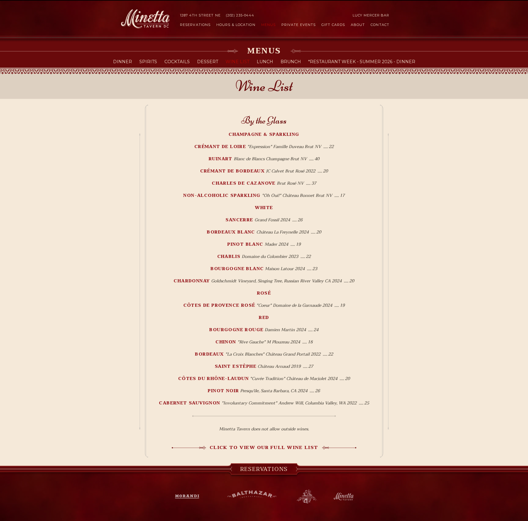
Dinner (122, 61)
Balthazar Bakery (307, 496)
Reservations (195, 25)
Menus (268, 25)
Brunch (290, 61)
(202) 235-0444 (240, 15)
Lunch (265, 61)
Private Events (298, 25)
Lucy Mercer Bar (371, 15)
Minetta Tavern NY (344, 496)
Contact (380, 25)
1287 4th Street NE (200, 15)
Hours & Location (235, 25)
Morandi (190, 496)
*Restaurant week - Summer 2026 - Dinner (361, 61)
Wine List (237, 61)
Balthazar (252, 495)
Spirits (148, 61)
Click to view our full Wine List (264, 447)
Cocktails (177, 61)
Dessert (207, 61)
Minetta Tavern (145, 19)
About (358, 25)
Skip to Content (264, 0)
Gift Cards (333, 25)
